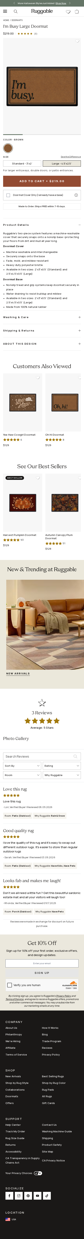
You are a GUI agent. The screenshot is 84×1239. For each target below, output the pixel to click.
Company (14, 1022)
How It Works (50, 1028)
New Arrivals (13, 1076)
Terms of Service (16, 1054)
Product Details (16, 225)
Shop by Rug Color (54, 1083)
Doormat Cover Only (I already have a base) (38, 195)
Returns (10, 1144)
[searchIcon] (16, 11)
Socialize (14, 1188)
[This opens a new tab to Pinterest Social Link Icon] (28, 1196)
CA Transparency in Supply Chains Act (22, 1160)
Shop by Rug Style (17, 1083)
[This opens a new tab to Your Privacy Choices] (37, 1173)
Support (13, 1119)
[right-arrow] (70, 3)
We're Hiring (12, 1041)
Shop (10, 1070)
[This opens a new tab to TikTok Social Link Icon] (47, 1196)
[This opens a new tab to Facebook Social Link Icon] (9, 1196)
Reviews (47, 1048)
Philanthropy (13, 1034)
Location (14, 1212)
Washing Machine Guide (57, 1131)
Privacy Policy (51, 1054)
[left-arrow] (14, 3)
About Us (11, 1028)
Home (6, 20)
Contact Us (49, 1125)
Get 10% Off (42, 943)
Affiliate (10, 1048)
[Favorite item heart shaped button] (77, 41)
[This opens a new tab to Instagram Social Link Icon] (19, 1196)
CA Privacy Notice (53, 1160)
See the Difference (71, 156)
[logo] (42, 11)
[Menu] (4, 11)
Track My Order (15, 1131)
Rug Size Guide (14, 1138)
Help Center (13, 1125)
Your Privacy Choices (18, 1173)
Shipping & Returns (19, 330)
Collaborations (15, 1089)
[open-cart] (77, 11)
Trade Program (51, 1041)
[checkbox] (8, 195)
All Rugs (47, 1096)
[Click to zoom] (42, 86)
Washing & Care (16, 317)
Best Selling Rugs (53, 1076)
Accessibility (13, 1151)
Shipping (47, 1138)
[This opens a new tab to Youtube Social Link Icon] (37, 1196)
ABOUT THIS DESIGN (20, 343)
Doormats (17, 20)
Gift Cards (48, 1103)
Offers (9, 1103)
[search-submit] (77, 756)
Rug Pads (48, 1089)
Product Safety (52, 1144)
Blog (45, 1034)
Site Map (47, 1151)
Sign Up (42, 973)
